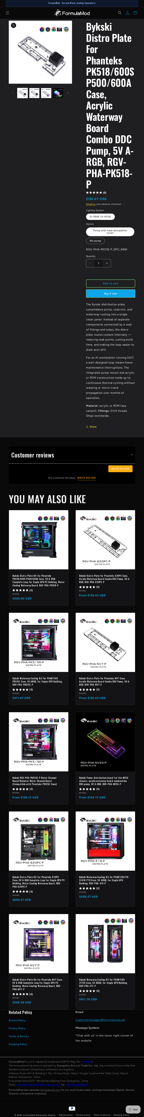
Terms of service (102, 1115)
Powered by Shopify (46, 1115)
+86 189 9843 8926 (77, 1084)
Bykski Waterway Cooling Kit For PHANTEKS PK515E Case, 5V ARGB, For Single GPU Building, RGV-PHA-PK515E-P (37, 681)
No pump (95, 240)
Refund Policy (17, 1020)
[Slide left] (13, 93)
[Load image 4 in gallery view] (58, 93)
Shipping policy (121, 1115)
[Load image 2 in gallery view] (34, 93)
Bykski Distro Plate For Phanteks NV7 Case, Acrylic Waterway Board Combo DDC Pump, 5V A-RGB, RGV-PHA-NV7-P (104, 681)
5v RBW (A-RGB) (100, 216)
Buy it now (110, 293)
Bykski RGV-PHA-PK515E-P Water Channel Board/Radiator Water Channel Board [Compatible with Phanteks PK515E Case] (34, 781)
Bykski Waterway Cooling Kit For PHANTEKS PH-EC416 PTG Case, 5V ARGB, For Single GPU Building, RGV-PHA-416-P (104, 880)
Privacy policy (83, 1115)
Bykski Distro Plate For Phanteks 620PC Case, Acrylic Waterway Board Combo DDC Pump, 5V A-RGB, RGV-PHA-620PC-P (104, 579)
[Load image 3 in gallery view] (46, 93)
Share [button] (93, 426)
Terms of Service (19, 1036)
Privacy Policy (17, 1028)
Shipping (91, 204)
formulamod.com (50, 1089)
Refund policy (66, 1115)
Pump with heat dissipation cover (110, 231)
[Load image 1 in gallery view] (22, 93)
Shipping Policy (18, 1044)
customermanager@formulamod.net (100, 1020)
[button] (7, 13)
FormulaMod (29, 1115)
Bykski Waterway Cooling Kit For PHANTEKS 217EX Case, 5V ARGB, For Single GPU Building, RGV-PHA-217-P (103, 983)
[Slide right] (68, 93)
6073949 (86, 1061)
